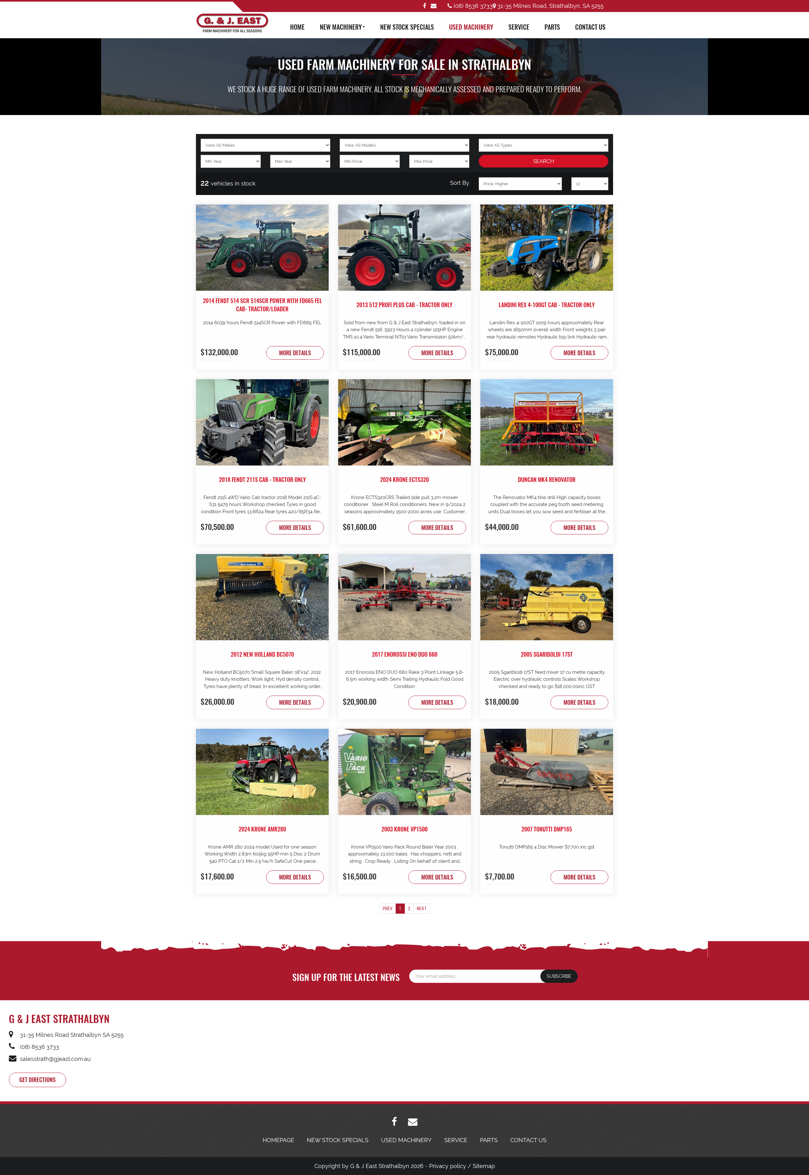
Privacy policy (447, 1166)
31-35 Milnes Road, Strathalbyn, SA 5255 (550, 6)
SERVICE (518, 27)
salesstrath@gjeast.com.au (54, 1059)
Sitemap (484, 1166)
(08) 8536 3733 (472, 6)
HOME (297, 27)
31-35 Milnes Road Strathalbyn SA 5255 (71, 1035)
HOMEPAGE (278, 1140)
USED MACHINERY (471, 27)
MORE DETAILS (295, 353)
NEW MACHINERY (341, 27)
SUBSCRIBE (559, 976)
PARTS (552, 27)
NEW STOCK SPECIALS (407, 27)
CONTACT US (590, 27)
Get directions (37, 1079)
